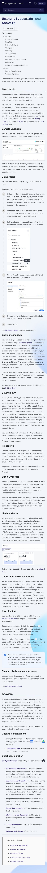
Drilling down (9, 48)
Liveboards (7, 36)
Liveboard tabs (10, 56)
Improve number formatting (16, 781)
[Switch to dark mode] (35, 3)
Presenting (8, 51)
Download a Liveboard (19, 845)
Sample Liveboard (11, 39)
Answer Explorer (25, 342)
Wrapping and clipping (14, 831)
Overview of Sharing (13, 686)
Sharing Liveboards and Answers (16, 65)
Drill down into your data (20, 857)
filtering (20, 121)
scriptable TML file (9, 619)
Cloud (41, 3)
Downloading (9, 62)
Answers (6, 68)
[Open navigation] (30, 3)
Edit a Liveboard (10, 54)
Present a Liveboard (18, 849)
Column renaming (13, 824)
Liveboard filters (11, 330)
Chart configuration (12, 74)
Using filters (9, 42)
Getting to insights (11, 45)
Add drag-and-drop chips (16, 768)
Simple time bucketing (15, 808)
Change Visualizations (13, 71)
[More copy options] (16, 28)
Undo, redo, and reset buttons (15, 59)
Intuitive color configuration (17, 815)
